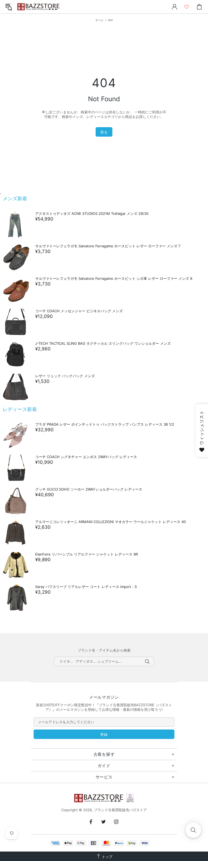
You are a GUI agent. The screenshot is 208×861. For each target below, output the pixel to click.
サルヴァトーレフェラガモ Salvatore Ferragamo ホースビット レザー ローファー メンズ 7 (107, 246)
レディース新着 (20, 409)
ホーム (99, 20)
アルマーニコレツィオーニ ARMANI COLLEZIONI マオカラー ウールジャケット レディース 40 (110, 522)
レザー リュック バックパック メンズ (65, 376)
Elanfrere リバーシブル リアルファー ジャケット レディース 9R (86, 554)
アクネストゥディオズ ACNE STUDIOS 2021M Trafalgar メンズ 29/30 (91, 213)
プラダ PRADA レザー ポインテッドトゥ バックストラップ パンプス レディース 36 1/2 (104, 424)
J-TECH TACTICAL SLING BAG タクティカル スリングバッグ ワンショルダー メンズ (103, 343)
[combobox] (104, 661)
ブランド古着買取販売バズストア (39, 7)
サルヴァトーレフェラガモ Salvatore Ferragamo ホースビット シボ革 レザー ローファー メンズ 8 (113, 278)
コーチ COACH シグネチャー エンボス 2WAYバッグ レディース (86, 457)
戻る (104, 132)
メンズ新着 (15, 198)
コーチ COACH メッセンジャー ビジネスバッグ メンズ (79, 311)
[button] (193, 830)
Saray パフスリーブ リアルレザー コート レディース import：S (86, 586)
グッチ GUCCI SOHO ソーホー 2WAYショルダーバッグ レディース (88, 489)
